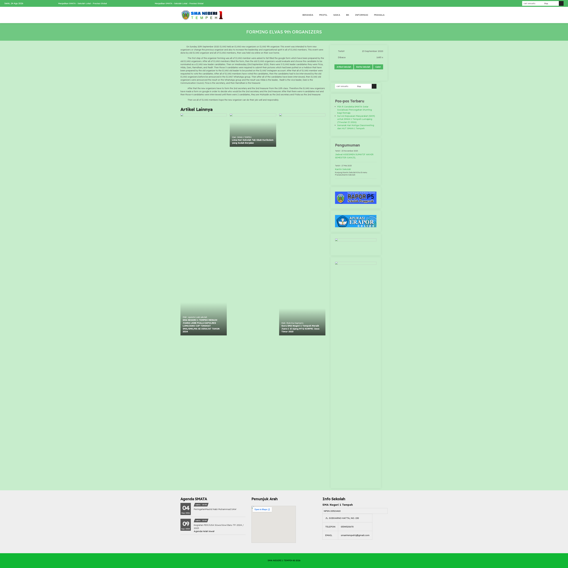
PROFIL (323, 14)
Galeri (378, 67)
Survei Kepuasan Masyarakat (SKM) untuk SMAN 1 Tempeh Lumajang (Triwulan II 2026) (356, 119)
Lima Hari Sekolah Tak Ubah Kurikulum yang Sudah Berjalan (252, 141)
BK (347, 14)
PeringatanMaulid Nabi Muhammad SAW (215, 509)
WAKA (336, 14)
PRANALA (379, 14)
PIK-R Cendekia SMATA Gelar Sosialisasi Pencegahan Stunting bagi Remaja (354, 109)
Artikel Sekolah (344, 67)
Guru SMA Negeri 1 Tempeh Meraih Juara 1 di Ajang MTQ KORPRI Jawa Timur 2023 (300, 328)
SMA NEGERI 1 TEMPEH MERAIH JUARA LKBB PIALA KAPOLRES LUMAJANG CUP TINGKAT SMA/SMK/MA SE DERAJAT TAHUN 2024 (201, 326)
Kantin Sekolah (343, 169)
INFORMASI (361, 14)
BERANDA (307, 14)
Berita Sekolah (363, 67)
